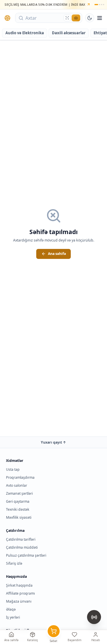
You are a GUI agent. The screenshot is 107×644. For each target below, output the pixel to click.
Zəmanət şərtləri (19, 493)
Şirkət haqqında (19, 585)
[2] (99, 4)
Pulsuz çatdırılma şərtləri (26, 555)
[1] (96, 4)
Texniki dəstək (17, 509)
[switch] (89, 18)
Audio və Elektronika (24, 32)
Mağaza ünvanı (18, 601)
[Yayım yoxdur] (94, 617)
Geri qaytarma (17, 501)
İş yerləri (13, 617)
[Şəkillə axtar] (76, 17)
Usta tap (13, 469)
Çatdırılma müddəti (22, 547)
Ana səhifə (57, 253)
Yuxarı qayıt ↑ (53, 442)
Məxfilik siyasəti (18, 517)
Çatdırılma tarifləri (20, 539)
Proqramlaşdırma (20, 477)
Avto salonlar (16, 485)
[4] (103, 4)
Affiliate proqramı (20, 593)
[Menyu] (99, 18)
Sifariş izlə (14, 563)
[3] (101, 4)
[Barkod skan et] (67, 17)
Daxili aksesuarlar (69, 32)
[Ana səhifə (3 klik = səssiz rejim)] (7, 18)
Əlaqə (11, 609)
